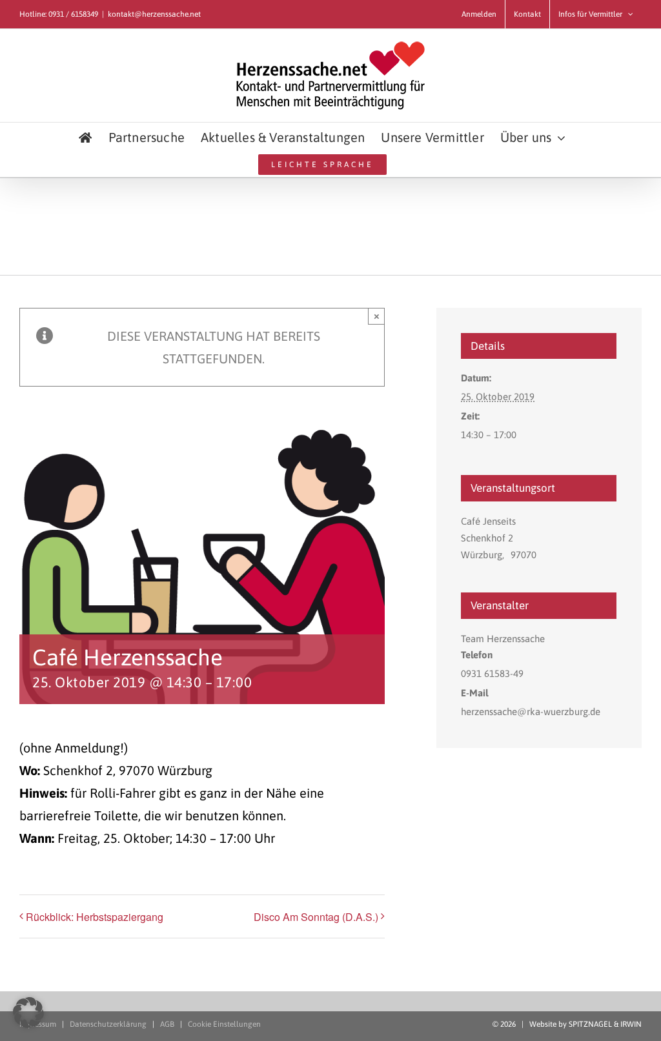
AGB (167, 1024)
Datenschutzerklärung (108, 1024)
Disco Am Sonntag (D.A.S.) (316, 916)
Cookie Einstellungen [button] (224, 1024)
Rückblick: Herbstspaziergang (94, 916)
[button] (28, 1012)
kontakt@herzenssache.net (154, 14)
